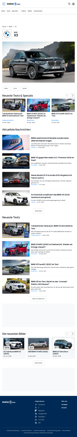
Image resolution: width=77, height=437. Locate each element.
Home (4, 26)
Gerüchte (33, 147)
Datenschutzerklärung (13, 430)
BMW (10, 26)
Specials (15, 11)
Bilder (30, 11)
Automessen (38, 11)
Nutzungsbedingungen (54, 430)
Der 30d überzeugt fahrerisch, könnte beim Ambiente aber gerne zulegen (52, 268)
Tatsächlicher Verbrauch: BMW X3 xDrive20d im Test (13, 114)
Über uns (64, 401)
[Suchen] (69, 4)
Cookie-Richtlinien (26, 430)
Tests (8, 11)
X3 (15, 26)
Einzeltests (30, 120)
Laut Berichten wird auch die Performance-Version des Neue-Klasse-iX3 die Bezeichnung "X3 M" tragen (51, 145)
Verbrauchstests (8, 120)
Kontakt (64, 408)
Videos (24, 11)
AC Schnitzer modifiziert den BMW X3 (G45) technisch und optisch (50, 196)
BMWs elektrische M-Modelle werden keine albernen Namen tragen (50, 139)
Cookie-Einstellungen (39, 430)
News (3, 11)
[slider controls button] (67, 96)
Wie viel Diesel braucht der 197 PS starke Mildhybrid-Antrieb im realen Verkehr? (51, 232)
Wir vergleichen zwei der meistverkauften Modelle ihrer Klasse (51, 163)
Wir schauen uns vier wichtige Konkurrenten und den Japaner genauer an (51, 182)
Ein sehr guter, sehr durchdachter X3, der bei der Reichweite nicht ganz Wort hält (52, 288)
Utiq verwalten (66, 430)
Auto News (34, 165)
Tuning (33, 202)
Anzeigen (64, 404)
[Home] (14, 4)
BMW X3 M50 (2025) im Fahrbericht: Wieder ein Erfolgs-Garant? (36, 115)
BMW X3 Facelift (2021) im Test (62, 114)
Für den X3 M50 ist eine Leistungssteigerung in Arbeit (48, 200)
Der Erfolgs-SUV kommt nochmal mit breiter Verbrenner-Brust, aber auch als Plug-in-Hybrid (51, 251)
